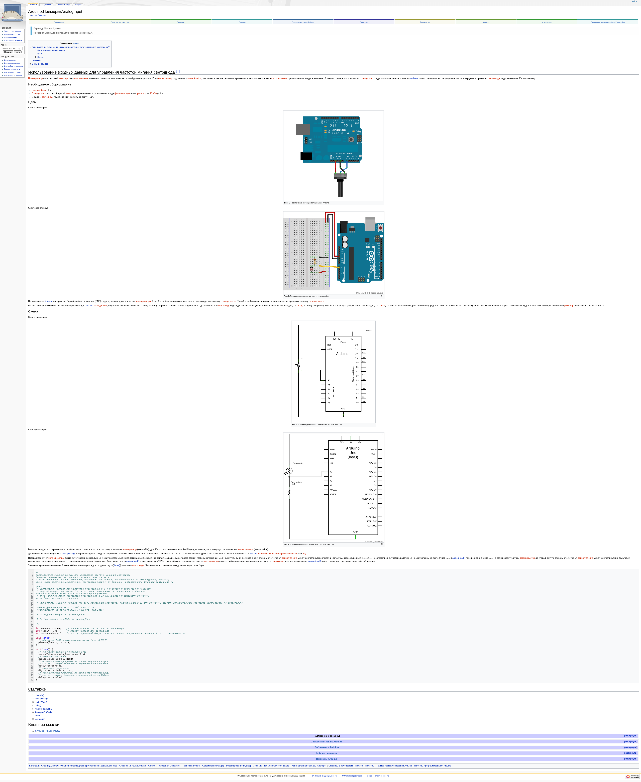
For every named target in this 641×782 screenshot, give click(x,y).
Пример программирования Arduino (394, 766)
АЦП (304, 553)
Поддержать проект (12, 34)
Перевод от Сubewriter (169, 766)
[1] (178, 71)
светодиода (494, 78)
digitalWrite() (41, 702)
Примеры (364, 22)
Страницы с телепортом (341, 766)
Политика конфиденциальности (324, 776)
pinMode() (39, 695)
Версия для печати (12, 69)
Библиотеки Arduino (327, 747)
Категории (34, 766)
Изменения (547, 22)
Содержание (59, 22)
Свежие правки (10, 37)
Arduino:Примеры (38, 15)
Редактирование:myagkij (238, 766)
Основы (242, 22)
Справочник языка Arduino (303, 22)
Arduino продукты (326, 753)
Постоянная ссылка (12, 72)
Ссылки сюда (10, 60)
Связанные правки (12, 63)
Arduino (414, 78)
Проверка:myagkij (191, 766)
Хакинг (486, 22)
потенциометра (143, 301)
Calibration (40, 719)
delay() (117, 565)
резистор (63, 78)
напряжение (278, 561)
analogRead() (68, 553)
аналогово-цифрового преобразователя (277, 553)
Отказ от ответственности (378, 776)
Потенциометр (35, 78)
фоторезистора (122, 93)
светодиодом (100, 305)
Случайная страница (13, 40)
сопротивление (80, 78)
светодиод (47, 97)
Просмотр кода (64, 5)
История (78, 5)
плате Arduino (194, 78)
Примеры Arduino (326, 758)
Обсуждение (46, 5)
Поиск (3, 45)
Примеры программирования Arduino (432, 766)
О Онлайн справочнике (352, 776)
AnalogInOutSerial (43, 712)
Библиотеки (425, 22)
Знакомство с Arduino (120, 22)
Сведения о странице (13, 75)
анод (300, 305)
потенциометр (165, 78)
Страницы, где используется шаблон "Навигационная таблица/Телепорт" (289, 766)
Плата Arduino (39, 90)
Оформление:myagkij (213, 766)
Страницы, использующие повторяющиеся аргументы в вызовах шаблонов (79, 766)
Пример (359, 766)
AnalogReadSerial (43, 709)
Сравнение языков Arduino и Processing (608, 22)
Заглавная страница (12, 31)
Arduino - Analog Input (47, 731)
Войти (634, 1)
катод (382, 305)
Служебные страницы (13, 66)
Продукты (181, 22)
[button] (630, 735)
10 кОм (153, 93)
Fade (37, 716)
